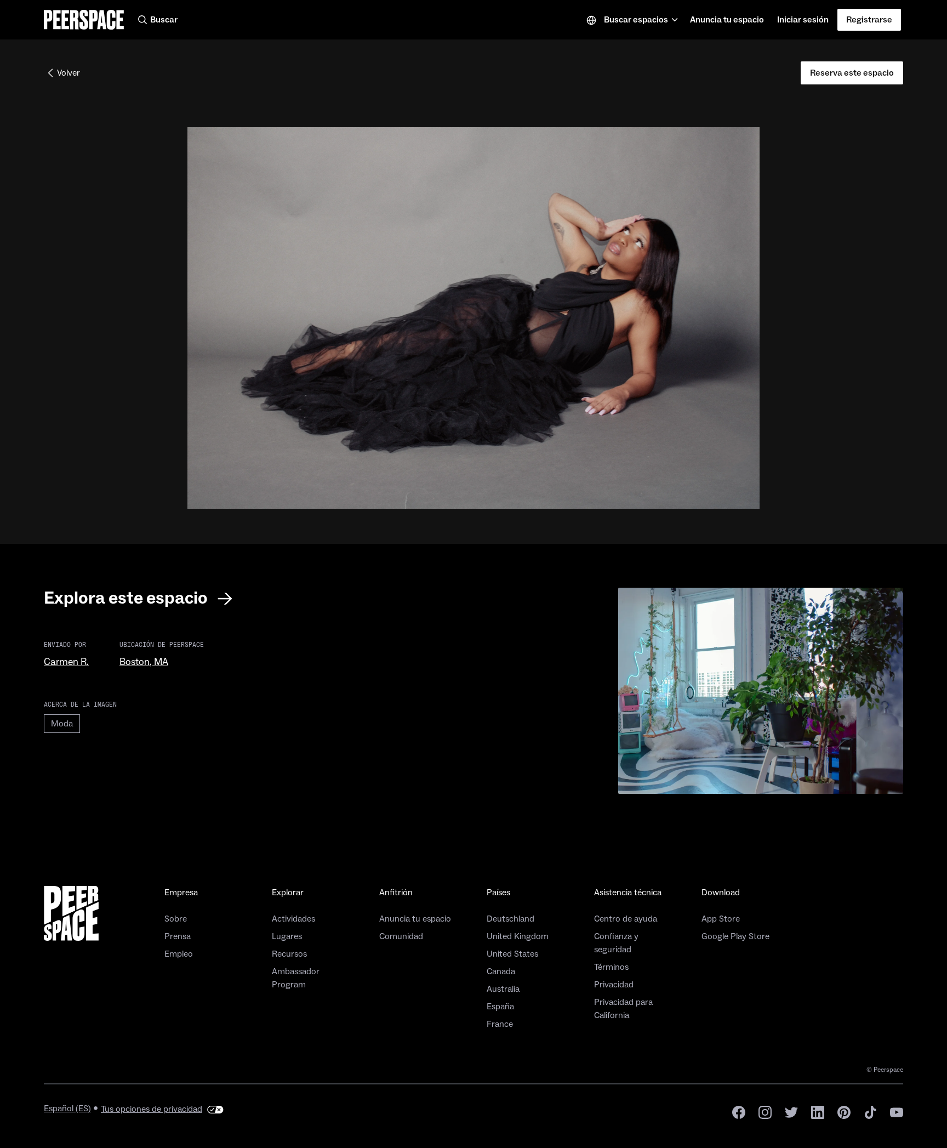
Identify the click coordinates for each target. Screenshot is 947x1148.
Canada (501, 971)
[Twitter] (791, 1111)
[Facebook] (738, 1111)
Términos (611, 967)
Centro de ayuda (625, 918)
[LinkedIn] (817, 1111)
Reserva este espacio (852, 72)
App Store (720, 918)
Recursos (289, 953)
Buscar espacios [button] (636, 19)
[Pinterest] (844, 1111)
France (500, 1024)
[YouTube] (896, 1111)
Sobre (175, 918)
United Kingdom (518, 936)
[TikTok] (870, 1111)
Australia (503, 989)
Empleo (178, 953)
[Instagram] (765, 1111)
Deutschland (510, 918)
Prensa (177, 936)
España (500, 1006)
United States (512, 953)
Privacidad (614, 984)
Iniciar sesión (803, 19)
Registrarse (869, 19)
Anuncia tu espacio (726, 23)
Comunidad (401, 936)
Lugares (287, 936)
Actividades (293, 918)
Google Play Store (735, 936)
